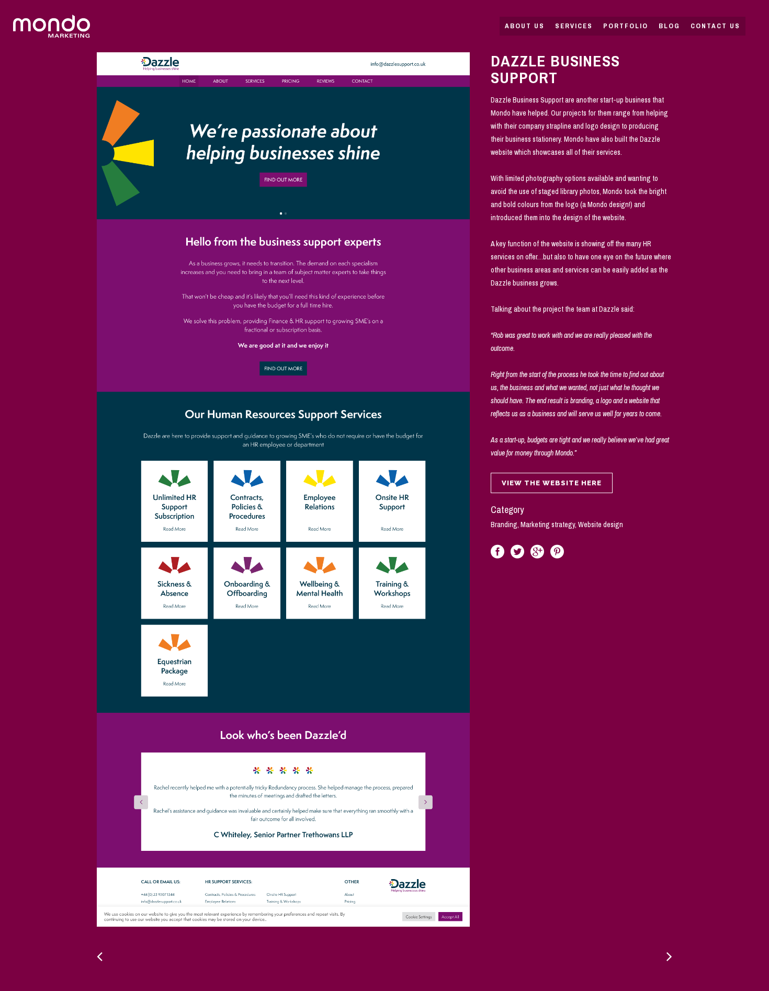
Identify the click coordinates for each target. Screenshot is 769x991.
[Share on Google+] (537, 551)
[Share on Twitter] (517, 551)
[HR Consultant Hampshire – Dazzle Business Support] (283, 489)
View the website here (552, 483)
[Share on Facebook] (497, 551)
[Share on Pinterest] (557, 551)
